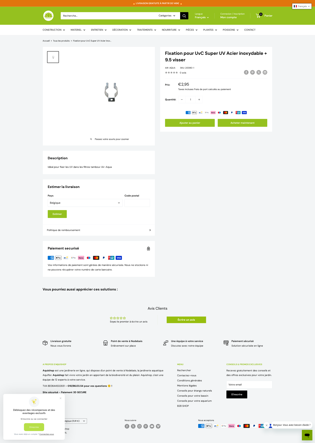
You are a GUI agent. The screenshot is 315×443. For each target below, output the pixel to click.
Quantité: (170, 99)
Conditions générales (189, 380)
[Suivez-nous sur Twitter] (133, 426)
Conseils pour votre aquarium (194, 400)
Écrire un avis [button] (186, 319)
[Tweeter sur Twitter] (258, 72)
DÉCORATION (120, 29)
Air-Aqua (170, 67)
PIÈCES (190, 29)
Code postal (132, 195)
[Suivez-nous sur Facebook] (127, 426)
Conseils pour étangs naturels (194, 390)
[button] (302, 6)
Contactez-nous (186, 375)
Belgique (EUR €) (71, 421)
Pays (50, 195)
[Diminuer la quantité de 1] (181, 99)
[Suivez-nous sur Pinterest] (145, 426)
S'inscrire (236, 394)
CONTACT (249, 29)
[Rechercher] (184, 15)
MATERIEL (76, 29)
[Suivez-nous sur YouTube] (152, 426)
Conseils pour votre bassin (192, 395)
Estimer (57, 214)
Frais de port (201, 89)
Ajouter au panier (189, 122)
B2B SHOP (183, 406)
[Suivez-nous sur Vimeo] (158, 426)
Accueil (46, 40)
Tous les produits (61, 40)
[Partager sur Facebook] (246, 72)
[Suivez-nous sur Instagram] (139, 426)
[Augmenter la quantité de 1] (199, 99)
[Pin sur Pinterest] (252, 72)
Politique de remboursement (63, 230)
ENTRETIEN (97, 29)
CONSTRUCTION (52, 29)
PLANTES (208, 29)
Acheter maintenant (242, 122)
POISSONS (229, 29)
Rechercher (184, 370)
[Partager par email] (265, 72)
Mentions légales (187, 385)
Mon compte (228, 17)
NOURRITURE (169, 29)
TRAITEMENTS (145, 29)
